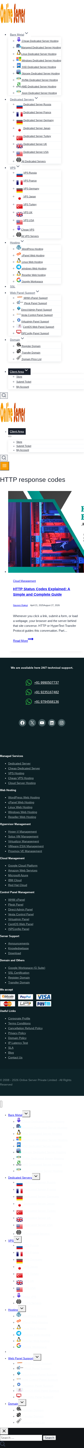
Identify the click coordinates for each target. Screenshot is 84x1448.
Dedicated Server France (37, 112)
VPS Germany (31, 188)
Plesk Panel (15, 904)
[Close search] (4, 1431)
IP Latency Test (18, 1042)
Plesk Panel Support (35, 303)
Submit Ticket (23, 381)
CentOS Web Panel (20, 924)
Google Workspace (32, 281)
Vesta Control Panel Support (37, 315)
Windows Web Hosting (22, 812)
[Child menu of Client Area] (9, 436)
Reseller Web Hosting (22, 817)
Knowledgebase (18, 948)
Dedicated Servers (20, 1177)
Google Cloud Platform (23, 865)
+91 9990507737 (46, 682)
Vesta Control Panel (21, 914)
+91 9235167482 (46, 692)
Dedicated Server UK (35, 144)
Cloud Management (24, 581)
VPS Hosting (16, 773)
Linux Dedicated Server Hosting (38, 54)
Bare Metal (15, 1115)
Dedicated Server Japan (36, 128)
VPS (11, 1240)
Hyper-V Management (22, 831)
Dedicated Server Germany (38, 120)
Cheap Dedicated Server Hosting (40, 41)
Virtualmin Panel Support (35, 321)
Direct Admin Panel (20, 909)
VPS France (30, 180)
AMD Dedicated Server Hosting (38, 86)
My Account (22, 386)
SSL (12, 286)
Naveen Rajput (20, 605)
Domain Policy (17, 1038)
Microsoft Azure (18, 875)
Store (19, 376)
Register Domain (31, 346)
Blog (11, 1052)
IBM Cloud (15, 880)
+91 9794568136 (46, 701)
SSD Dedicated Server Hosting (38, 67)
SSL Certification (18, 972)
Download (14, 953)
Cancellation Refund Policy (25, 1028)
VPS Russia (30, 172)
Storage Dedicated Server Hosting (40, 73)
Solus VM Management (23, 836)
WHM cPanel (16, 899)
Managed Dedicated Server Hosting (41, 47)
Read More (23, 640)
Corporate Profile (19, 1018)
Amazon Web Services (22, 870)
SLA (10, 1047)
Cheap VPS (27, 229)
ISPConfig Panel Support (35, 333)
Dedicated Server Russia (37, 104)
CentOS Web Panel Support (38, 327)
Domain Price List (31, 359)
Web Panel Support (20, 1358)
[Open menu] (4, 466)
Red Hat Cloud (17, 885)
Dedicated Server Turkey (37, 136)
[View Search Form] (4, 395)
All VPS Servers (30, 236)
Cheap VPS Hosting (21, 778)
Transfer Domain (30, 352)
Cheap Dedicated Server (24, 768)
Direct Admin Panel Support (36, 309)
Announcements (18, 943)
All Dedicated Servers (33, 161)
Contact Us (15, 1057)
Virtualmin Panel (18, 919)
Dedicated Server (19, 763)
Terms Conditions (19, 1023)
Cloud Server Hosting (22, 783)
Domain (13, 1403)
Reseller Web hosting (33, 275)
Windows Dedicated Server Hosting (41, 60)
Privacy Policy (17, 1033)
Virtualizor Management (23, 841)
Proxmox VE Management (25, 851)
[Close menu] (1, 1104)
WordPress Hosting (32, 249)
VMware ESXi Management (26, 846)
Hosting (13, 1309)
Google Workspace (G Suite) (26, 967)
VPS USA (28, 220)
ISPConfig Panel (18, 929)
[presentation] (46, 532)
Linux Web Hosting (32, 262)
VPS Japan (29, 196)
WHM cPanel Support (35, 298)
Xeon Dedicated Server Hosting (39, 93)
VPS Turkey (29, 204)
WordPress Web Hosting (24, 797)
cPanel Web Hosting (32, 255)
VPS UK (27, 212)
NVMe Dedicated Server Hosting (39, 80)
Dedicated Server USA (36, 152)
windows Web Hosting (33, 268)
